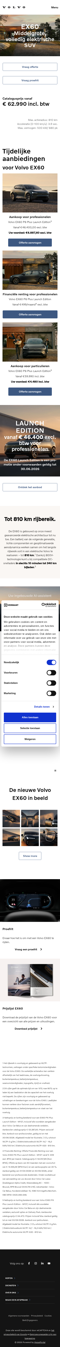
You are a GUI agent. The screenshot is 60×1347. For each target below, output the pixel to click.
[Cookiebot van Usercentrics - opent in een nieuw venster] (42, 605)
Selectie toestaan (30, 728)
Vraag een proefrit (26, 949)
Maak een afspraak (16, 1300)
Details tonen (42, 706)
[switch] (51, 672)
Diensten (10, 1285)
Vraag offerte (30, 66)
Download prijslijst (26, 1028)
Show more (30, 855)
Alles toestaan (30, 717)
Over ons (10, 1292)
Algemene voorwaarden (18, 1315)
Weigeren (30, 739)
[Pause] (55, 770)
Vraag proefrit (30, 80)
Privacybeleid (37, 1315)
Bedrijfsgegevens (30, 1320)
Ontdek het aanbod (30, 487)
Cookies (48, 1315)
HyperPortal (40, 1342)
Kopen (8, 1278)
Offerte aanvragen (30, 242)
